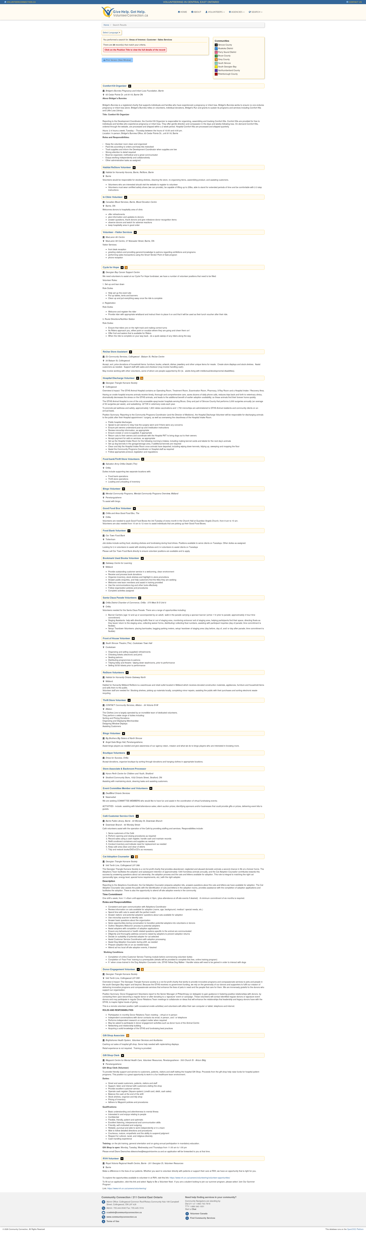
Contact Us (355, 2)
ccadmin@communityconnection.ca (124, 1212)
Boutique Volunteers (114, 752)
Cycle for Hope (111, 267)
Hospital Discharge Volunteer (119, 378)
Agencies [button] (237, 12)
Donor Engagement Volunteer (119, 969)
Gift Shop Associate (114, 1035)
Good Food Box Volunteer (117, 508)
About (197, 12)
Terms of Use (113, 1221)
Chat (194, 1209)
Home (183, 12)
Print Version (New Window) (118, 60)
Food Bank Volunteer (114, 530)
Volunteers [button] (215, 12)
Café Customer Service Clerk (118, 816)
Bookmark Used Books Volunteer (121, 558)
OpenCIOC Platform (355, 1229)
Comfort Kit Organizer (115, 85)
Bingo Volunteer (111, 488)
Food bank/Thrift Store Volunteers (121, 459)
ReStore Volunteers (113, 672)
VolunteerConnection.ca (21, 2)
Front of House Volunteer (116, 638)
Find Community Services (202, 1217)
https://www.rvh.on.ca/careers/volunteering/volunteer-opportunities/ (200, 1177)
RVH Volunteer (111, 1158)
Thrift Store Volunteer (114, 700)
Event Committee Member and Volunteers (125, 788)
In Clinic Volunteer (113, 197)
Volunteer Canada (198, 1213)
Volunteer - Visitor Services (117, 232)
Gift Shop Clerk (111, 1055)
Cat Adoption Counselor (116, 856)
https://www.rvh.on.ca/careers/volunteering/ (126, 1188)
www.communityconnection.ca (122, 1216)
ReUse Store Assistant (115, 351)
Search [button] (256, 12)
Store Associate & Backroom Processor (124, 768)
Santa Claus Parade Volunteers (120, 597)
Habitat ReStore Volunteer (117, 167)
